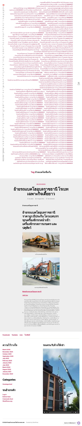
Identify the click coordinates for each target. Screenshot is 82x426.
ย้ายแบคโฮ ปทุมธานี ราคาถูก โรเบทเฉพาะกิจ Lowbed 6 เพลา (58, 38)
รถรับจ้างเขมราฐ (36, 319)
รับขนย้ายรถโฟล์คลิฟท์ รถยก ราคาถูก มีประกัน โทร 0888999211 (25, 89)
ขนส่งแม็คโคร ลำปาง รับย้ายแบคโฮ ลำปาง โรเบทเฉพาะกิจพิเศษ (30, 17)
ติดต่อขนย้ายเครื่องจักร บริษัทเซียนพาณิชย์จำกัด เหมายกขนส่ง (58, 27)
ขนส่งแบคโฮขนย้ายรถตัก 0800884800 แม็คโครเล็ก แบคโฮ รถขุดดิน (56, 12)
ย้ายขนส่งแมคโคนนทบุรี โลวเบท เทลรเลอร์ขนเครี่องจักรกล (59, 34)
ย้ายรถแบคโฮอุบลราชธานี (42, 299)
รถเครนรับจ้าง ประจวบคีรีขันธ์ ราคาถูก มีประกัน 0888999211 (58, 74)
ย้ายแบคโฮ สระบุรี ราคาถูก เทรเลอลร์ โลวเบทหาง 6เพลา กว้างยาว (57, 40)
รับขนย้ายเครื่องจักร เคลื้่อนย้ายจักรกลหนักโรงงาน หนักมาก (30, 91)
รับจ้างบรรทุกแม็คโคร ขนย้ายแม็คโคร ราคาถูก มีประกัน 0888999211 (56, 146)
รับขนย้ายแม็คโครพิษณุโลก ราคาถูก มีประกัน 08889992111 (58, 108)
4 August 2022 (40, 198)
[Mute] (75, 412)
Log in (4, 394)
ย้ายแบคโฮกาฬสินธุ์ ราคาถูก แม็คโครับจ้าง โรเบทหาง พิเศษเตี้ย (57, 46)
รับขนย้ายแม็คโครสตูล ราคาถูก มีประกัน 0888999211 (28, 123)
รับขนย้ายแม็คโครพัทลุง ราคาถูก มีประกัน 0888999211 (29, 108)
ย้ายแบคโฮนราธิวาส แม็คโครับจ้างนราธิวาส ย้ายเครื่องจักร (29, 55)
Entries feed (6, 397)
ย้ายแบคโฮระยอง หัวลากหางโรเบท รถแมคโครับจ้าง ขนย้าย (28, 63)
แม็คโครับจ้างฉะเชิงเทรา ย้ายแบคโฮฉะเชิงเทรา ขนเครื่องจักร (29, 159)
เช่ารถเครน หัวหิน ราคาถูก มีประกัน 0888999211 (31, 155)
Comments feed (8, 399)
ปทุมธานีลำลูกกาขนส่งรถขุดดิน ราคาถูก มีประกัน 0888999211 (27, 34)
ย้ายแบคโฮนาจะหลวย (40, 304)
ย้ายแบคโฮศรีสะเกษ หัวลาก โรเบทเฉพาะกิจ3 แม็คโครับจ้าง (58, 63)
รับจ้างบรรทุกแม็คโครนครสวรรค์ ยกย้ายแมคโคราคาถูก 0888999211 (29, 152)
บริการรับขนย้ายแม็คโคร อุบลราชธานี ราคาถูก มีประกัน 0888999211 (27, 32)
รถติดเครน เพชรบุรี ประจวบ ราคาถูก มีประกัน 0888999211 (58, 72)
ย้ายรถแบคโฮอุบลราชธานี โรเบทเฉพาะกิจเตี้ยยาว (41, 191)
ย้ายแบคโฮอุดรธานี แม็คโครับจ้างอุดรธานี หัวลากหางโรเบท (24, 68)
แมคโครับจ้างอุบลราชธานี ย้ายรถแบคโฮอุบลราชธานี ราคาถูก (28, 163)
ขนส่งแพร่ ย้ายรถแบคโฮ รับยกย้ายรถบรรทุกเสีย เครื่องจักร (28, 15)
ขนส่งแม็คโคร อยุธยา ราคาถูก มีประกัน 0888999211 (60, 17)
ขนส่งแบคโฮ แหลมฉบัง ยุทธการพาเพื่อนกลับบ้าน (25, 12)
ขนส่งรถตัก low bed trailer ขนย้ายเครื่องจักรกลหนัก (60, 8)
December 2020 (8, 374)
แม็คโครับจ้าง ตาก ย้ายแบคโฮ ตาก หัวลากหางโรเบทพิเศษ (59, 155)
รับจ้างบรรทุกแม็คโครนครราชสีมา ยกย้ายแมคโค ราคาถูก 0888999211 (55, 150)
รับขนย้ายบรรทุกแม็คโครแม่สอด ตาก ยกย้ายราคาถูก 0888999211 (57, 84)
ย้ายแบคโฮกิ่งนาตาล (52, 299)
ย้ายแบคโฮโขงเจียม (41, 310)
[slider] (60, 412)
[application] (61, 381)
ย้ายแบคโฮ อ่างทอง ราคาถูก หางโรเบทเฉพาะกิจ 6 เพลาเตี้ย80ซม (57, 44)
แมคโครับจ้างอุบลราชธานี (52, 324)
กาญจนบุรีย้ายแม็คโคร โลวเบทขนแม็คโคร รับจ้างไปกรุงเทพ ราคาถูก (56, 2)
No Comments (51, 198)
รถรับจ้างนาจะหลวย (51, 315)
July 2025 (6, 358)
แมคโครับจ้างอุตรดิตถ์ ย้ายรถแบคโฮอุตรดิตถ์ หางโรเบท (59, 161)
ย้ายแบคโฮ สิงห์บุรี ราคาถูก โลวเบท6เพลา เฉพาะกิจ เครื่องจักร (23, 42)
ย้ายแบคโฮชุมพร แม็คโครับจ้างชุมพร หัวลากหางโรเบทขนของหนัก (57, 49)
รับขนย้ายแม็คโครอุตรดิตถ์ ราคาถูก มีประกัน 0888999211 (29, 138)
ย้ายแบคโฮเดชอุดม (55, 309)
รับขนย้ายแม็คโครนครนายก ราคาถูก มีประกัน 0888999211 (58, 101)
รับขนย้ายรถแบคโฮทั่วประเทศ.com (15, 422)
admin (32, 198)
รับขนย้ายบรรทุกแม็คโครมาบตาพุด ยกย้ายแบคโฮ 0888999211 (23, 80)
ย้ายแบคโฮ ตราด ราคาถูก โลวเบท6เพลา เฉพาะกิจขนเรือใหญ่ (58, 36)
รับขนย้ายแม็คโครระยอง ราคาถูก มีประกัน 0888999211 (59, 116)
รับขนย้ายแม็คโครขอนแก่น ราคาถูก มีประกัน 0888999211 (29, 95)
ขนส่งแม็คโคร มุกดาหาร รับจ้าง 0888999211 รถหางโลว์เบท (58, 15)
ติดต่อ (31, 291)
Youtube (15, 335)
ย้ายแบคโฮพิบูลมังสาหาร (33, 305)
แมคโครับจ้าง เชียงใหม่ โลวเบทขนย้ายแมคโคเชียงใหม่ (28, 157)
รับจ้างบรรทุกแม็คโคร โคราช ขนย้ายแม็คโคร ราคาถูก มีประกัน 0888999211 (54, 148)
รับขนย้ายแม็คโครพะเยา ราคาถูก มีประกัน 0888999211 (59, 106)
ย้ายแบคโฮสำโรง (44, 307)
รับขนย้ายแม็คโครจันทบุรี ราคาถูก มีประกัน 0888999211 (59, 95)
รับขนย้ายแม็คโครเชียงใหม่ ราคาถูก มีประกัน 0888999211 (58, 140)
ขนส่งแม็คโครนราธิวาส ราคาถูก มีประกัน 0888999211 (34, 25)
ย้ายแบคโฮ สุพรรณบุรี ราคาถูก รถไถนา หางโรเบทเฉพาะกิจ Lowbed (56, 42)
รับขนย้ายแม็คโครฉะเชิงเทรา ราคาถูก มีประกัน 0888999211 (29, 97)
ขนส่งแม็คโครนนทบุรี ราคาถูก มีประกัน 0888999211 (60, 23)
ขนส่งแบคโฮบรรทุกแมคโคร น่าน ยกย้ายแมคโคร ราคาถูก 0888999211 (27, 14)
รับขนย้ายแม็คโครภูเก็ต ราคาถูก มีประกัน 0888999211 (28, 110)
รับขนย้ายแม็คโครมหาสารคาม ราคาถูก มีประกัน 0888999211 (58, 110)
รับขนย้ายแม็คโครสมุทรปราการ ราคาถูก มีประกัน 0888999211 (57, 123)
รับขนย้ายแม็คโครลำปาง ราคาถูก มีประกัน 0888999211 (59, 118)
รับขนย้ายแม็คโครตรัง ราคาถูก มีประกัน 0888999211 (60, 99)
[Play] (44, 412)
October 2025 (7, 354)
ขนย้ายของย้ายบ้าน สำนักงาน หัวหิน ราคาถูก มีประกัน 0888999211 (56, 4)
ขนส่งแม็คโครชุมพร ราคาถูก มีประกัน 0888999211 (30, 21)
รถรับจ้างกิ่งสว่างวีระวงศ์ (51, 312)
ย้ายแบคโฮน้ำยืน (49, 304)
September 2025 (8, 356)
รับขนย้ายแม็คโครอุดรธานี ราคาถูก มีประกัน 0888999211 (59, 137)
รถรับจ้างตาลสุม (34, 315)
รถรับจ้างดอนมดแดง (47, 313)
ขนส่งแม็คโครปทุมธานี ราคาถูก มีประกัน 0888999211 (28, 27)
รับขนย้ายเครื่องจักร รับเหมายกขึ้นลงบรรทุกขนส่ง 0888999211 (58, 89)
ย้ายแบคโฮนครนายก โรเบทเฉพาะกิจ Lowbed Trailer (30, 53)
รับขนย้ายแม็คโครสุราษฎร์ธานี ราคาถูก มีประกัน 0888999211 (58, 131)
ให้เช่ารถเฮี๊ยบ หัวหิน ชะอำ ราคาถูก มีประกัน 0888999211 (59, 163)
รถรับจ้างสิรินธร (53, 318)
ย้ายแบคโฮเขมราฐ (37, 309)
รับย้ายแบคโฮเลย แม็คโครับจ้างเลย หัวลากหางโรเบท (60, 152)
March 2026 (6, 349)
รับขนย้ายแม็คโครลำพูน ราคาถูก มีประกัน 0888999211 (29, 120)
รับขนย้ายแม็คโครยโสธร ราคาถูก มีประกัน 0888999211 (29, 114)
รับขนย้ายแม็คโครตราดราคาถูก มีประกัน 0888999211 (29, 101)
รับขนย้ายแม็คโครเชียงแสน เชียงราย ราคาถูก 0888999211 (28, 140)
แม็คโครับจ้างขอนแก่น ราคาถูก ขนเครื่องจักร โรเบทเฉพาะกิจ (58, 157)
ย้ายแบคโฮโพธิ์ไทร (50, 310)
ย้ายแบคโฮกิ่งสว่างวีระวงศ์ (37, 301)
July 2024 (6, 365)
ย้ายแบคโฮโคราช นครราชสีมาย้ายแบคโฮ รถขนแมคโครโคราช (57, 70)
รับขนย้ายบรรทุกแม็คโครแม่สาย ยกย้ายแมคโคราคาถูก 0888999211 (56, 85)
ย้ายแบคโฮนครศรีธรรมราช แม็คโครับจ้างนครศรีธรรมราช (59, 53)
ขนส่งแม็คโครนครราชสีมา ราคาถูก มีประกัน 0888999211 (59, 21)
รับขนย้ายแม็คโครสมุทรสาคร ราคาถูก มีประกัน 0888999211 (29, 127)
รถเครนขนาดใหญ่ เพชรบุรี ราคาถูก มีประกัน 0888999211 (27, 74)
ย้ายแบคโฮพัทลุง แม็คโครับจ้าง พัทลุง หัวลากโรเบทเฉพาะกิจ (23, 59)
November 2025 (8, 352)
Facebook (6, 335)
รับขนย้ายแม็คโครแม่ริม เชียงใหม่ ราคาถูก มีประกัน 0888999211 (26, 144)
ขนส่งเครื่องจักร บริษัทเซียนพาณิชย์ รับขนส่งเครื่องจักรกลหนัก (58, 10)
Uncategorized (41, 184)
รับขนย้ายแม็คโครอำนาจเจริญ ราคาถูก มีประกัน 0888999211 (28, 137)
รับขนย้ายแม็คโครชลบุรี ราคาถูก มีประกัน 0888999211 (59, 97)
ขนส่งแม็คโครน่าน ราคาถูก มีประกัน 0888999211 (61, 25)
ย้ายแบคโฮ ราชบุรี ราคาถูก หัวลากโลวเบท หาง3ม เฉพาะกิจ (25, 40)
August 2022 (7, 369)
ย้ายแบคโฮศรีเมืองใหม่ (35, 307)
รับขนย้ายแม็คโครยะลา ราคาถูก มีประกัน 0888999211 (59, 112)
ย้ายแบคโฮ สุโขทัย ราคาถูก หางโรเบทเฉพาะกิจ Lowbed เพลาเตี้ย (24, 44)
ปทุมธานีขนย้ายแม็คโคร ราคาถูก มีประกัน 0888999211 (59, 32)
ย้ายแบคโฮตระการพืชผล (46, 302)
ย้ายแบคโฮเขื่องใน (46, 309)
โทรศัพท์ (27, 335)
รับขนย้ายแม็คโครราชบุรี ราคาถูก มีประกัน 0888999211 (30, 118)
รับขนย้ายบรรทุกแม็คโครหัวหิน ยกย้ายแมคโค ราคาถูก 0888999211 (56, 80)
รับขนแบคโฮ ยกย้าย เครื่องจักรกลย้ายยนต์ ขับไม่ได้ (25, 146)
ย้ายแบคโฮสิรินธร (53, 307)
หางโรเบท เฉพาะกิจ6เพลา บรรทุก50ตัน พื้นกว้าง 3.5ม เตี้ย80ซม (57, 154)
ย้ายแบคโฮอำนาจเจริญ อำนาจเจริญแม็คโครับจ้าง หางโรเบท (58, 66)
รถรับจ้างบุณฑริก (34, 316)
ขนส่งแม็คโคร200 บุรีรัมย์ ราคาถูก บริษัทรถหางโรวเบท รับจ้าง (25, 19)
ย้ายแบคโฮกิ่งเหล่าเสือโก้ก (49, 301)
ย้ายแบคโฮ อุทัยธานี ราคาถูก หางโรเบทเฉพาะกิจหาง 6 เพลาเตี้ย (25, 46)
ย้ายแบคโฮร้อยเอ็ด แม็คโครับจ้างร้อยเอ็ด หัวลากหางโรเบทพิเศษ (24, 61)
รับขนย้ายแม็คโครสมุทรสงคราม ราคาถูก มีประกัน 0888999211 (25, 125)
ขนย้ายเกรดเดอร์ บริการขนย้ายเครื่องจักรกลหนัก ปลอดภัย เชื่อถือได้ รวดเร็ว (54, 6)
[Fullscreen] (77, 412)
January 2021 (7, 371)
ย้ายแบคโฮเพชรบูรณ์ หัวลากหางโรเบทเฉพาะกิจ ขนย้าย (26, 70)
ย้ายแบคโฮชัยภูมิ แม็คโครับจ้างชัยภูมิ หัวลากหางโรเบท (26, 49)
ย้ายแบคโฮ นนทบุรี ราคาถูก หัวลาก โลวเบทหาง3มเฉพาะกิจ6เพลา (25, 38)
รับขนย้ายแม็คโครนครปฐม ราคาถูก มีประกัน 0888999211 (29, 102)
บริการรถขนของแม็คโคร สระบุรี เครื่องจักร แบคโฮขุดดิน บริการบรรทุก (56, 31)
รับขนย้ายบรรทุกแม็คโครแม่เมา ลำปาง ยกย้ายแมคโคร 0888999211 (56, 87)
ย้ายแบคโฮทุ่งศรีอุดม (30, 304)
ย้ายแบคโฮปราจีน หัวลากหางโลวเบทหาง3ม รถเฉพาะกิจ (27, 57)
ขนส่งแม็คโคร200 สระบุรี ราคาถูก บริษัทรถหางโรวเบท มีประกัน (57, 19)
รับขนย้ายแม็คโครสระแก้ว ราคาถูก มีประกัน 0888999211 (25, 129)
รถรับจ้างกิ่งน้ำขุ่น (41, 312)
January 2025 (7, 363)
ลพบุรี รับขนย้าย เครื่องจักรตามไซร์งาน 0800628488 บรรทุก (25, 154)
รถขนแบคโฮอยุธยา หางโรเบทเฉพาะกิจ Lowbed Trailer (28, 72)
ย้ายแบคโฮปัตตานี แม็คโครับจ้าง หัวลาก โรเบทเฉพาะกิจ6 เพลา (57, 57)
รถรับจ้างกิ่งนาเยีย (33, 312)
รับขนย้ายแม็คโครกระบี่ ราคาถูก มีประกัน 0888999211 (59, 91)
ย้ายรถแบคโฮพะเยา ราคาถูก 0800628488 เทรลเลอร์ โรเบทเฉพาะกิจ (25, 36)
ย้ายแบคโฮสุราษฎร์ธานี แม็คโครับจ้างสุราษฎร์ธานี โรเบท (28, 66)
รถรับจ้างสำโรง (46, 318)
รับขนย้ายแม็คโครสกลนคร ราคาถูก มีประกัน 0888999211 (30, 121)
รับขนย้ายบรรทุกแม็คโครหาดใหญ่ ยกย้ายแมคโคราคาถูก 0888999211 (56, 82)
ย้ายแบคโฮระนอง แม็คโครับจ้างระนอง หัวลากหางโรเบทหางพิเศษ (57, 61)
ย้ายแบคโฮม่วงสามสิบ (44, 305)
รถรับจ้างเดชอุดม (52, 319)
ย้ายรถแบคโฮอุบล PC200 (30, 299)
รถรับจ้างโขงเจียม (39, 321)
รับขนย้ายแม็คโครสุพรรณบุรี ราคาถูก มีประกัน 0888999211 (26, 131)
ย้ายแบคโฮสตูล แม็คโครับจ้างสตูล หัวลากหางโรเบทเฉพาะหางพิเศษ (56, 65)
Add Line (25, 295)
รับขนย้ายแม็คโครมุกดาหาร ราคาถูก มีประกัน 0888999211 (30, 112)
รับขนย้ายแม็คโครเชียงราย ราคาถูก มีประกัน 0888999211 (59, 138)
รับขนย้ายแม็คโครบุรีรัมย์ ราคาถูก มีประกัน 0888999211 (29, 104)
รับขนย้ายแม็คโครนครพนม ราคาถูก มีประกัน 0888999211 (59, 102)
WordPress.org (7, 401)
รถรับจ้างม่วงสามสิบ (53, 316)
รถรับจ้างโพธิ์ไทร (47, 321)
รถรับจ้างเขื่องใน (44, 319)
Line (21, 335)
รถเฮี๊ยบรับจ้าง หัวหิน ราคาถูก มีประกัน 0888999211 (60, 76)
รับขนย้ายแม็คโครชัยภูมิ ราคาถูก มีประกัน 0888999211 (31, 99)
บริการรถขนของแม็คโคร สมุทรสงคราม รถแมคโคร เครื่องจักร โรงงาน (56, 29)
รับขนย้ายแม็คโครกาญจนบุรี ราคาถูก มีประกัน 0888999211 (28, 93)
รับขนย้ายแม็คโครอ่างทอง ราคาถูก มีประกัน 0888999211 (59, 135)
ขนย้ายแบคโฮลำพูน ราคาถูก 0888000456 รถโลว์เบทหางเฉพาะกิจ (29, 8)
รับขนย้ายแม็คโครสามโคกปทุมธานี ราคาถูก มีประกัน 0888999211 (56, 129)
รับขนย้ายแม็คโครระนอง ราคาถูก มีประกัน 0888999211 (30, 116)
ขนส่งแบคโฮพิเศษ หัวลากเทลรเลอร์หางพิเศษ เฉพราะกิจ (59, 14)
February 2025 (7, 360)
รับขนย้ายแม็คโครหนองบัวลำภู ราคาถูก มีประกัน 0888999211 (28, 135)
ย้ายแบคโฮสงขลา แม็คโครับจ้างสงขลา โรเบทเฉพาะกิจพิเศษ (24, 65)
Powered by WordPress (32, 422)
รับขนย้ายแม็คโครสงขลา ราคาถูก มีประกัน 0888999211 (59, 121)
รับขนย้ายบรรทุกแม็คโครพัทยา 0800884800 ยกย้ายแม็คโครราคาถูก (56, 78)
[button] (61, 381)
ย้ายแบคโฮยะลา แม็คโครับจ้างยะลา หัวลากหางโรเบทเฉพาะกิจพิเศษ (56, 59)
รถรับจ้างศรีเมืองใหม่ (37, 318)
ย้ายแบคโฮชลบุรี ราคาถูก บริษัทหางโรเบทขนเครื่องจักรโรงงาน (58, 48)
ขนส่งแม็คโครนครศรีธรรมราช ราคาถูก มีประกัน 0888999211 (31, 23)
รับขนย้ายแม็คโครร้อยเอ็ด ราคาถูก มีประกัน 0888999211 (59, 114)
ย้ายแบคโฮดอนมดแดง (35, 302)
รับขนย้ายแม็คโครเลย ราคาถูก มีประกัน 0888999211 (32, 142)
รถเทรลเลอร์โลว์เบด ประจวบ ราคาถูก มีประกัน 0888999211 (31, 76)
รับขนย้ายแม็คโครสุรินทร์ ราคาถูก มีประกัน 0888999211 (28, 133)
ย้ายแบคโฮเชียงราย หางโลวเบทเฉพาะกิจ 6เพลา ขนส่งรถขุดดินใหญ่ (56, 68)
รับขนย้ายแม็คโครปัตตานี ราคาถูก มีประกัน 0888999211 (30, 106)
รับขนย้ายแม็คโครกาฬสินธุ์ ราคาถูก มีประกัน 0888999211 (59, 93)
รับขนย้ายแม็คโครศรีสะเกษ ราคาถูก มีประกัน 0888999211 (58, 120)
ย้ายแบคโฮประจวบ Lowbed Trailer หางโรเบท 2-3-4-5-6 (59, 55)
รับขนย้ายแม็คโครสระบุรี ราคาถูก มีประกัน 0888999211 (59, 127)
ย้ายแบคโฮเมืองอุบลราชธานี (30, 310)
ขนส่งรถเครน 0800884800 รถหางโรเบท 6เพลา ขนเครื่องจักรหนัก (25, 10)
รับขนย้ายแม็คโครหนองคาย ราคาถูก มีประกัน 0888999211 (58, 133)
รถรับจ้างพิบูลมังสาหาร (43, 316)
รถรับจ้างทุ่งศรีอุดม (42, 315)
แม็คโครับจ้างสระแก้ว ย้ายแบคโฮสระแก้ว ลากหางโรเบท (30, 161)
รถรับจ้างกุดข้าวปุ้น (38, 313)
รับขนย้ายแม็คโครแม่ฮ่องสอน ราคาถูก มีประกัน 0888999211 (58, 144)
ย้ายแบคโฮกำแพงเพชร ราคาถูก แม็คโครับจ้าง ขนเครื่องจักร (26, 48)
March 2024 (6, 367)
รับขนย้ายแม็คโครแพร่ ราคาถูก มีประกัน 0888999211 (60, 142)
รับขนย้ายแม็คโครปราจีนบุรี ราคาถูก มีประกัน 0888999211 (58, 104)
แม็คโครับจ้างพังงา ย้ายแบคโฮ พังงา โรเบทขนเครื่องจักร (59, 159)
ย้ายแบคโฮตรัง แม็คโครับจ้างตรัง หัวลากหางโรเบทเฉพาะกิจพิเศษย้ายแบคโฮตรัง (53, 51)
